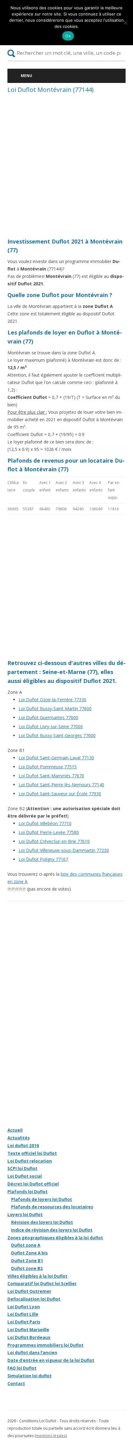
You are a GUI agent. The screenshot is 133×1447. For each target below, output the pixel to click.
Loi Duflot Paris (23, 1322)
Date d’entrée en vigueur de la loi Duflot (50, 1360)
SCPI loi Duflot (22, 1168)
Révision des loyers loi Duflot (42, 1222)
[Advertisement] (66, 167)
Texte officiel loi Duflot (32, 1153)
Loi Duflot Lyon (23, 1307)
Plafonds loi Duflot (27, 1191)
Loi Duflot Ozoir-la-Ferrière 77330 (52, 699)
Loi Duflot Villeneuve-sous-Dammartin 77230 (64, 850)
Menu (26, 75)
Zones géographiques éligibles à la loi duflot (55, 1238)
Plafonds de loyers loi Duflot (41, 1199)
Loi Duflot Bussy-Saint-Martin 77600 (55, 708)
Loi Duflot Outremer (29, 1291)
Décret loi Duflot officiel (33, 1184)
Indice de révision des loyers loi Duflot (51, 1230)
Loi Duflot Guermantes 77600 (48, 717)
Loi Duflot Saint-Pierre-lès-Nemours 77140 (61, 785)
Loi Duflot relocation (29, 1161)
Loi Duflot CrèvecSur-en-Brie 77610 (54, 841)
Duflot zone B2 (27, 1268)
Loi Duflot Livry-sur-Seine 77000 (51, 726)
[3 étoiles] (17, 889)
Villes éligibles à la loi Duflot (37, 1276)
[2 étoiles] (13, 889)
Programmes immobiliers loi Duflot (45, 1345)
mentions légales (51, 1435)
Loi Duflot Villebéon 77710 (45, 823)
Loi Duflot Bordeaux (28, 1337)
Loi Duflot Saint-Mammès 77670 (51, 776)
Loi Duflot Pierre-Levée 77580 (49, 832)
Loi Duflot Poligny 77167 (43, 859)
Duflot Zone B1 (27, 1260)
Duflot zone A (25, 1245)
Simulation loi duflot (29, 1376)
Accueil (15, 1130)
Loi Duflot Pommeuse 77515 (48, 767)
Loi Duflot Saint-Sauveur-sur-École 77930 (60, 794)
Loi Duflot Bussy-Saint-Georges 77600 (57, 735)
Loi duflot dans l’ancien (32, 1352)
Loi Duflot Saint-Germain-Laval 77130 (56, 758)
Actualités (18, 1138)
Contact (16, 1383)
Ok (68, 35)
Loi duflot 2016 (23, 1145)
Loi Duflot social (24, 1176)
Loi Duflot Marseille (28, 1330)
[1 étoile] (9, 889)
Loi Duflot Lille (22, 1314)
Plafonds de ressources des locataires (52, 1207)
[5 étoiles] (24, 889)
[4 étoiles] (20, 889)
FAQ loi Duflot (21, 1368)
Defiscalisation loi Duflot (33, 1299)
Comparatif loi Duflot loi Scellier (42, 1283)
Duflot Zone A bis (29, 1253)
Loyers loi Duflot (25, 1214)
